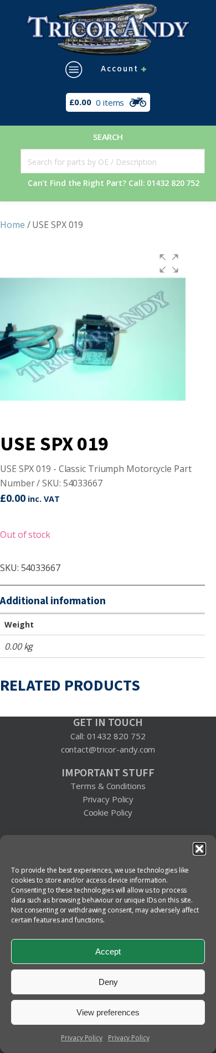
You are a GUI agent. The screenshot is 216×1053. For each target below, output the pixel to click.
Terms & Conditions (107, 785)
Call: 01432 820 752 (107, 735)
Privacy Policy (81, 1037)
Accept (108, 951)
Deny (108, 982)
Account (119, 69)
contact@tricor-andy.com (108, 749)
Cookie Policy (108, 812)
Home (12, 225)
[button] (199, 848)
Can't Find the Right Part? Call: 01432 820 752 (113, 183)
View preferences (108, 1012)
